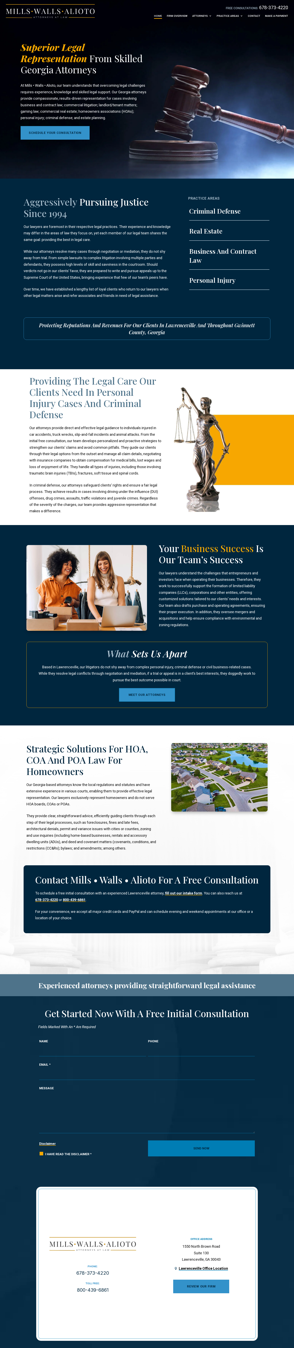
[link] (50, 11)
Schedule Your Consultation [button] (55, 133)
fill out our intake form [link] (183, 893)
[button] (288, 1317)
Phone (153, 1041)
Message (46, 1088)
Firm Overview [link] (177, 15)
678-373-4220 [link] (273, 7)
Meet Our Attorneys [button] (147, 695)
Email (45, 1064)
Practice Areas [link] (228, 15)
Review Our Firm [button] (201, 1286)
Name (43, 1041)
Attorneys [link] (200, 15)
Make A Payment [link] (276, 15)
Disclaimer (47, 1144)
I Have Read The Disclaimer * (68, 1154)
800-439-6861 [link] (74, 900)
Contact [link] (254, 15)
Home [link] (158, 15)
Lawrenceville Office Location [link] (203, 1268)
